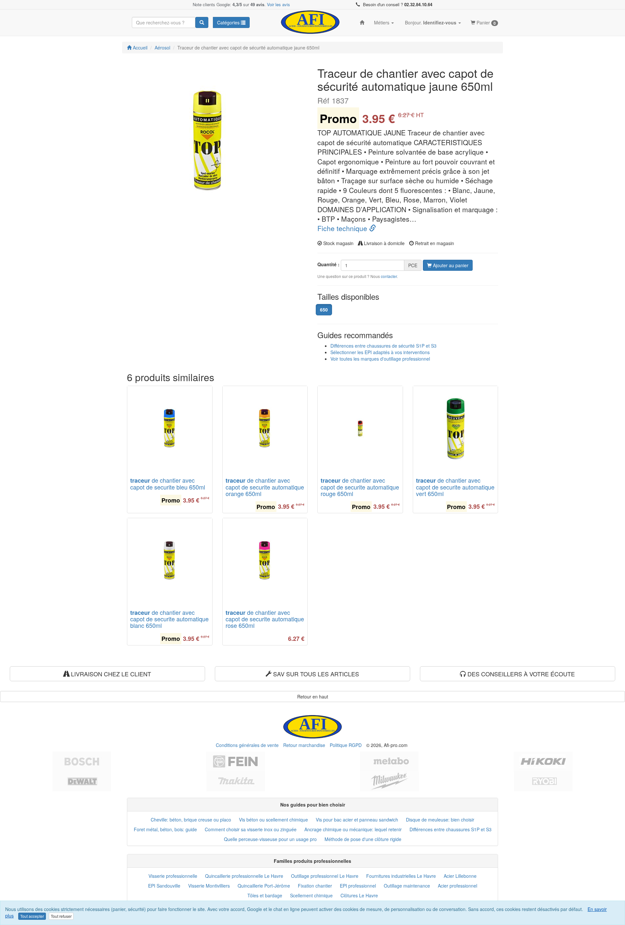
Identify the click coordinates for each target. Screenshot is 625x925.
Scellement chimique (311, 895)
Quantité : (328, 264)
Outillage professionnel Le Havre (324, 876)
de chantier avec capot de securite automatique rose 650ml (265, 619)
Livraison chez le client (110, 674)
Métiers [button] (382, 22)
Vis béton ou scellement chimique (273, 819)
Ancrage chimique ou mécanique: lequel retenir (353, 829)
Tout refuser (61, 916)
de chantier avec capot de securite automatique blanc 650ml (169, 619)
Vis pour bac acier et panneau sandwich (357, 819)
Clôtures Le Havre (359, 895)
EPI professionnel (358, 885)
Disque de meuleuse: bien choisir (440, 819)
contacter (389, 276)
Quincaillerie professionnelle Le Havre (244, 876)
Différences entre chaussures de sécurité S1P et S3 (383, 345)
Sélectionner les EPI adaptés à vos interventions (380, 352)
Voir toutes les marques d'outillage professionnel (380, 358)
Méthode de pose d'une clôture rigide (363, 839)
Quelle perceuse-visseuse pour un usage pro (270, 839)
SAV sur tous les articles (315, 674)
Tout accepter (32, 916)
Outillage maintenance (407, 885)
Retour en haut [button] (312, 696)
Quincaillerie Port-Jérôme (264, 885)
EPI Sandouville (164, 885)
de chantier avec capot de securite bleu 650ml (167, 483)
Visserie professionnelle (172, 876)
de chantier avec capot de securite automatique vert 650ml (455, 487)
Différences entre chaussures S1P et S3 (451, 829)
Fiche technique (343, 228)
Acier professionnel (457, 885)
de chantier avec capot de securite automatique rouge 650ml (360, 487)
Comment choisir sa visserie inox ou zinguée (251, 829)
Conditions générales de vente (247, 745)
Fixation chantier (315, 885)
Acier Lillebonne (460, 876)
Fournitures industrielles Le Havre (401, 876)
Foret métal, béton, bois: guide (165, 829)
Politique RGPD (346, 745)
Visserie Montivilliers (209, 885)
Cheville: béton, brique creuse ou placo (191, 819)
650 (324, 309)
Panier (485, 22)
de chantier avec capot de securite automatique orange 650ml (265, 487)
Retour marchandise (304, 745)
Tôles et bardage (264, 895)
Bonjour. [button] (430, 22)
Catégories (229, 22)
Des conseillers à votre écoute (520, 674)
